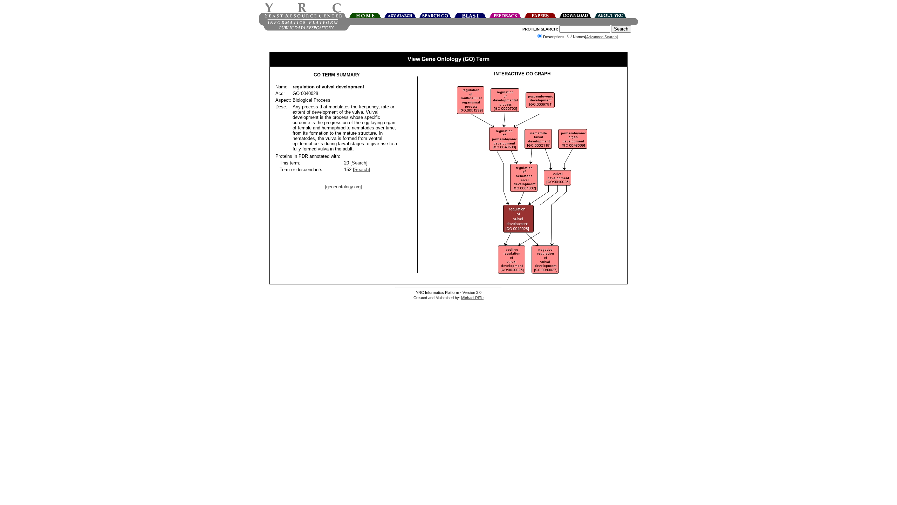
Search (359, 163)
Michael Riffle (472, 298)
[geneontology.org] (343, 186)
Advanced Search (601, 37)
